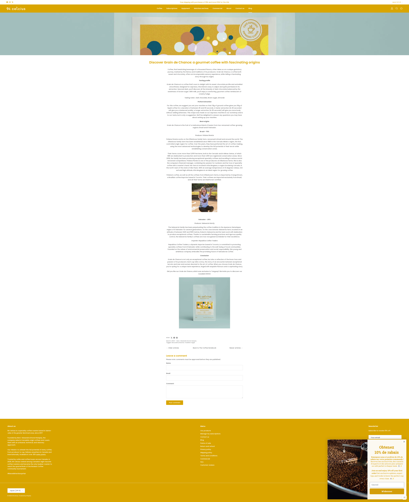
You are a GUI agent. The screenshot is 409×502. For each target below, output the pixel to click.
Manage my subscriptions (210, 434)
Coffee (159, 8)
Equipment (185, 8)
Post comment (174, 403)
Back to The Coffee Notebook (204, 348)
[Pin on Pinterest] (177, 338)
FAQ (201, 462)
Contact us (239, 8)
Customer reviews (207, 465)
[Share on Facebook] (174, 338)
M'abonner (387, 491)
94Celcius (15, 496)
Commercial (217, 8)
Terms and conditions (208, 456)
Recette (181, 342)
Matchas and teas (201, 8)
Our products (205, 431)
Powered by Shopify (25, 496)
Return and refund (207, 446)
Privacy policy (205, 449)
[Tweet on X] (171, 338)
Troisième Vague (190, 342)
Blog (250, 8)
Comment (170, 384)
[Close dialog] (404, 442)
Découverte (175, 342)
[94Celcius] (16, 8)
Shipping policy (206, 453)
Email (168, 373)
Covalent (202, 274)
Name (168, 363)
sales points (41, 454)
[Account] (391, 8)
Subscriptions (171, 8)
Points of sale (205, 443)
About (228, 8)
